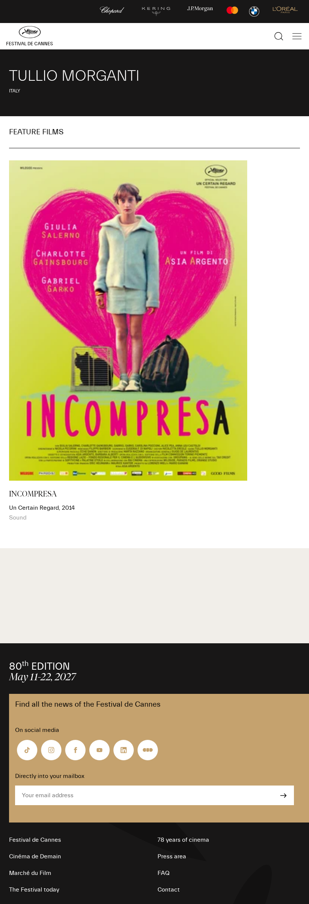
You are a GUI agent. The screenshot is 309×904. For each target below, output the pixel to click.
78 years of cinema (183, 839)
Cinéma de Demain (35, 856)
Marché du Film (30, 873)
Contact (169, 889)
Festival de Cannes (35, 839)
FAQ (164, 873)
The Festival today (34, 889)
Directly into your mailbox (49, 776)
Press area (172, 856)
